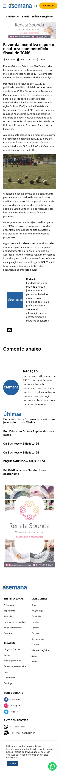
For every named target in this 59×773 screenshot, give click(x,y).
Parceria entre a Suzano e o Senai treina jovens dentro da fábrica (29, 420)
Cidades (11, 16)
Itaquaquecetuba (12, 660)
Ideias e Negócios (40, 650)
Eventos (35, 622)
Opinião (35, 627)
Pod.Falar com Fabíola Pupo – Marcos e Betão (28, 433)
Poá (6, 672)
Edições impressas (13, 627)
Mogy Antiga (37, 610)
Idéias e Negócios (42, 16)
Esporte (35, 633)
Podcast (35, 661)
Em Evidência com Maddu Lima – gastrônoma (24, 472)
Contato (8, 633)
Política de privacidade (15, 622)
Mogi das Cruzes (12, 649)
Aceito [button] (12, 763)
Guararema (9, 677)
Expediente (9, 610)
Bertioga (8, 683)
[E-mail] (9, 330)
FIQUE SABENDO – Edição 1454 (24, 461)
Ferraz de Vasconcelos (15, 666)
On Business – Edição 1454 (21, 443)
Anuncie (8, 616)
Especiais (36, 616)
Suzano (7, 655)
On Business (37, 639)
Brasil (25, 16)
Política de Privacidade (26, 752)
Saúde (34, 656)
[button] (5, 6)
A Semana (9, 605)
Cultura (35, 644)
